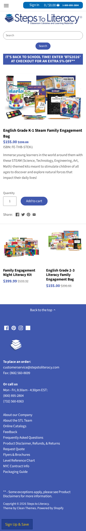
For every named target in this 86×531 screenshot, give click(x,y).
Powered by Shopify (50, 508)
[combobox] (43, 35)
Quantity (9, 193)
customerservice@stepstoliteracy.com (31, 367)
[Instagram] (21, 328)
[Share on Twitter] (23, 214)
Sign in (34, 5)
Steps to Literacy (38, 503)
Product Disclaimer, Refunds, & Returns (31, 443)
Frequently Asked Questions (23, 437)
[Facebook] (6, 328)
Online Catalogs (14, 426)
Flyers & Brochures (16, 454)
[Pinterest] (13, 328)
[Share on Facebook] (17, 214)
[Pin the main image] (28, 214)
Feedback (10, 432)
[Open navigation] (6, 6)
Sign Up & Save (17, 524)
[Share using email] (34, 214)
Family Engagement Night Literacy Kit (19, 272)
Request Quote (14, 449)
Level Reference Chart (19, 460)
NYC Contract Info (16, 466)
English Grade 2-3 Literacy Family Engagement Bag (60, 275)
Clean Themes (26, 508)
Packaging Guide (15, 471)
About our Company (17, 414)
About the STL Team (17, 420)
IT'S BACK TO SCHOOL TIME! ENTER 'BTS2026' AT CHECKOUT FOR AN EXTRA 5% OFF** (43, 59)
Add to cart (34, 201)
